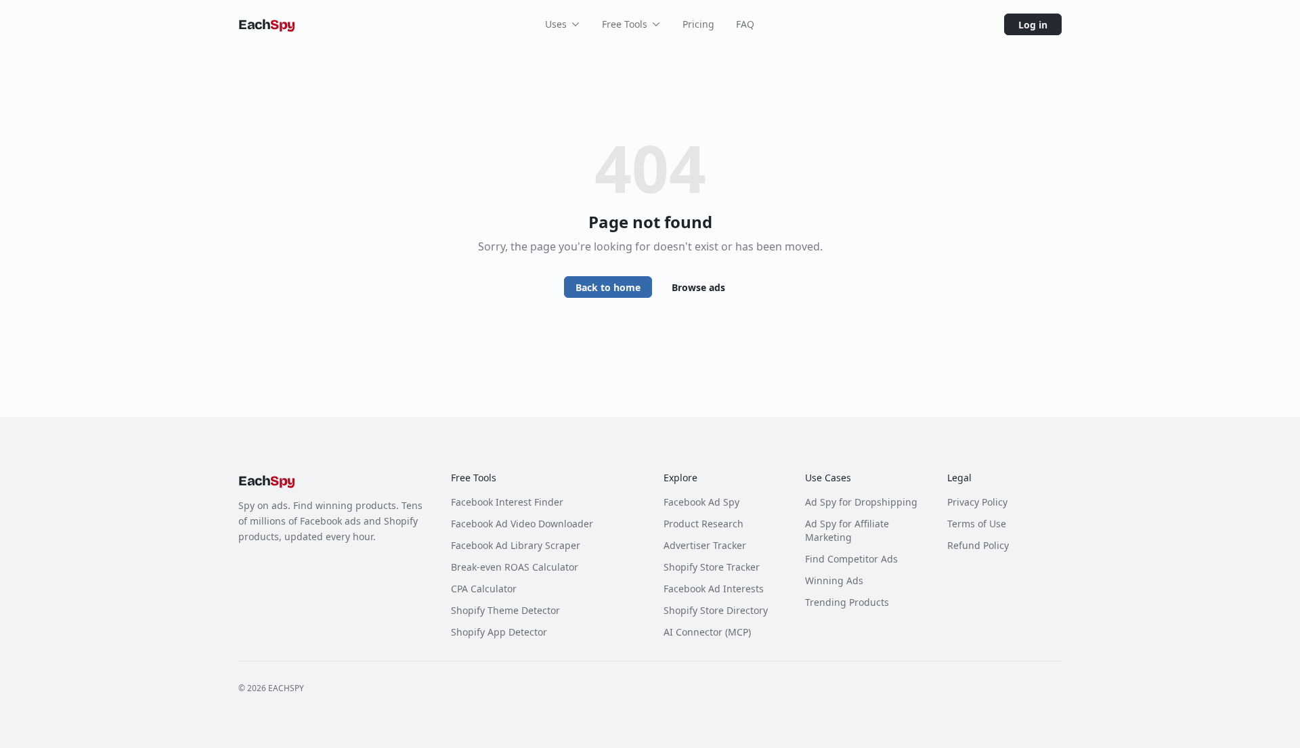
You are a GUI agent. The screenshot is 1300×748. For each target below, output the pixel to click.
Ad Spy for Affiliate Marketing (847, 530)
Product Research (703, 523)
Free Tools (624, 24)
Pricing (698, 24)
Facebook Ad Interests (714, 588)
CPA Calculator (484, 588)
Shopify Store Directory (716, 610)
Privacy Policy (977, 502)
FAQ (745, 24)
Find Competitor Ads (851, 558)
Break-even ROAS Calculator (514, 566)
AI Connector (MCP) (707, 631)
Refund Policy (978, 545)
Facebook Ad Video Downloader (522, 523)
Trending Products (847, 602)
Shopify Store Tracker (712, 566)
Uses (556, 24)
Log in (1032, 24)
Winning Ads (834, 580)
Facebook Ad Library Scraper (515, 545)
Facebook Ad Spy (701, 502)
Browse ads (698, 287)
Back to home (608, 287)
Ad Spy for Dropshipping (861, 502)
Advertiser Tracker (705, 545)
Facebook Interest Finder (507, 502)
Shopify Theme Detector (505, 610)
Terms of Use (976, 523)
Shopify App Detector (499, 631)
